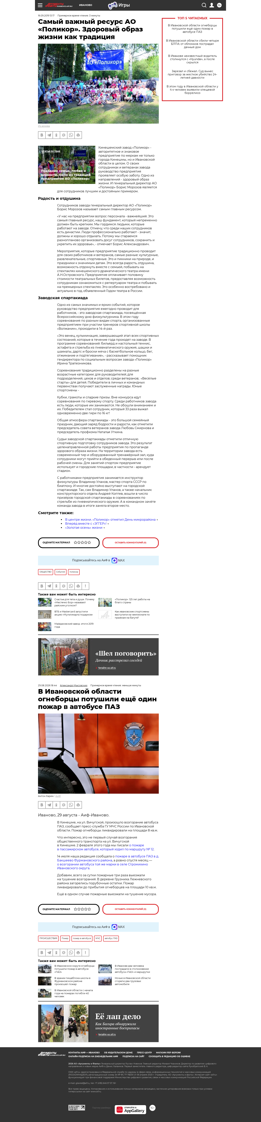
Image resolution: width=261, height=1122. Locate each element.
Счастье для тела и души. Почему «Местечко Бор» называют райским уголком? (74, 602)
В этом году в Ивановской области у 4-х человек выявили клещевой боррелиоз (192, 90)
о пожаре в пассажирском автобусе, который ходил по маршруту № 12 (105, 847)
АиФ (58, 796)
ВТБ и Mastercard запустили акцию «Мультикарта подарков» (73, 613)
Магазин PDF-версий (168, 1052)
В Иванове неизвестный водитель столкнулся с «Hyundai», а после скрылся (192, 59)
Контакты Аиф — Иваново (84, 1052)
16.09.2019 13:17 (46, 15)
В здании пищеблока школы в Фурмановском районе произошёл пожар (72, 981)
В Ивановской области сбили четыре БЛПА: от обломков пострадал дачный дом (192, 44)
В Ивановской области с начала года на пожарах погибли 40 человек (73, 993)
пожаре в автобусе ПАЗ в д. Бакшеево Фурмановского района (108, 858)
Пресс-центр (144, 1052)
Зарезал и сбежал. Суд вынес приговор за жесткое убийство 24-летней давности (192, 74)
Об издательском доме (118, 1052)
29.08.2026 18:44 (47, 685)
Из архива (44, 126)
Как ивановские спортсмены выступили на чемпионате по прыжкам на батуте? (132, 614)
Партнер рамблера (101, 1108)
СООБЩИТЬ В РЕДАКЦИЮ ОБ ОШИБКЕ (169, 1056)
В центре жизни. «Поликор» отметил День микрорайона (110, 519)
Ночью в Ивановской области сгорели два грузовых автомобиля (133, 981)
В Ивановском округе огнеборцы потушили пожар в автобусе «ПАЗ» (74, 968)
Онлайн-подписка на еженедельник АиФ (93, 1056)
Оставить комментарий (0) (130, 542)
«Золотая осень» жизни (83, 527)
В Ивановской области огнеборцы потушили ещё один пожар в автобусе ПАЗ (192, 29)
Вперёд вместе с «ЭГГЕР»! (85, 523)
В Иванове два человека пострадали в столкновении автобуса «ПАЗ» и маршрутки (132, 968)
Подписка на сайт (133, 1056)
